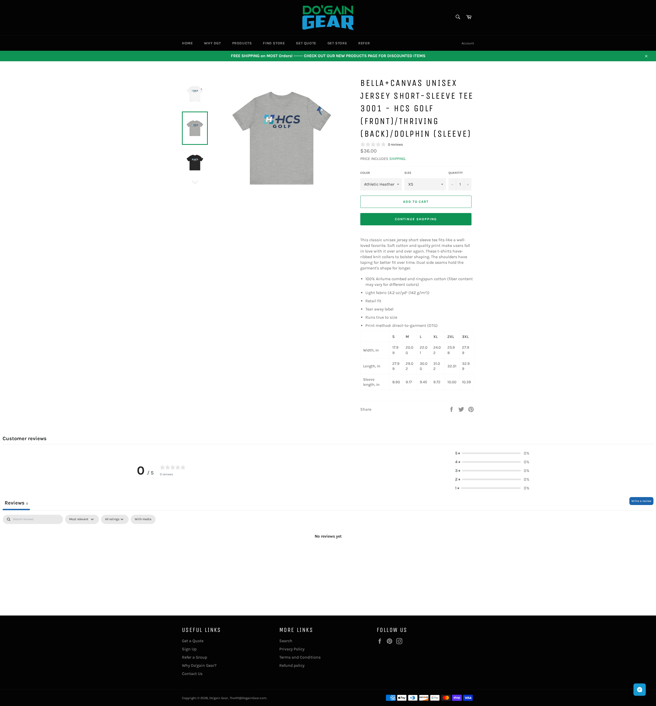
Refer (364, 43)
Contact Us (192, 673)
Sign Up (189, 649)
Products (242, 43)
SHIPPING (397, 158)
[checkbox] (143, 519)
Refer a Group (194, 657)
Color (365, 173)
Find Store (274, 43)
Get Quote (306, 43)
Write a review (641, 501)
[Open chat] (639, 689)
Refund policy (291, 665)
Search (285, 640)
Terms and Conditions (300, 657)
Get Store (337, 43)
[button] (492, 453)
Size (407, 173)
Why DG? (212, 43)
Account (468, 43)
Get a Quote (192, 640)
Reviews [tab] (16, 503)
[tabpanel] (328, 553)
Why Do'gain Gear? (199, 665)
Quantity (455, 173)
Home (187, 43)
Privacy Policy (291, 649)
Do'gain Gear (218, 698)
